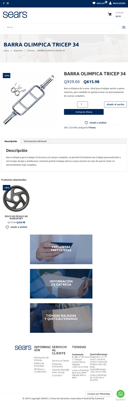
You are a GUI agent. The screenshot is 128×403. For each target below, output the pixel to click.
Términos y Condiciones (40, 370)
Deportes (18, 50)
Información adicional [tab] (35, 141)
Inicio (6, 50)
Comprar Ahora (84, 112)
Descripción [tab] (11, 141)
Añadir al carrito (115, 104)
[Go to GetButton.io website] (121, 400)
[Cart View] (110, 14)
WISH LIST (101, 3)
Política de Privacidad (39, 364)
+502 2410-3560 (98, 372)
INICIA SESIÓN (119, 3)
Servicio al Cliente (60, 360)
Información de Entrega (41, 358)
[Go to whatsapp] (120, 394)
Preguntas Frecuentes (57, 365)
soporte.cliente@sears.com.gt (60, 371)
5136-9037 (57, 375)
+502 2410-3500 (80, 367)
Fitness (31, 50)
